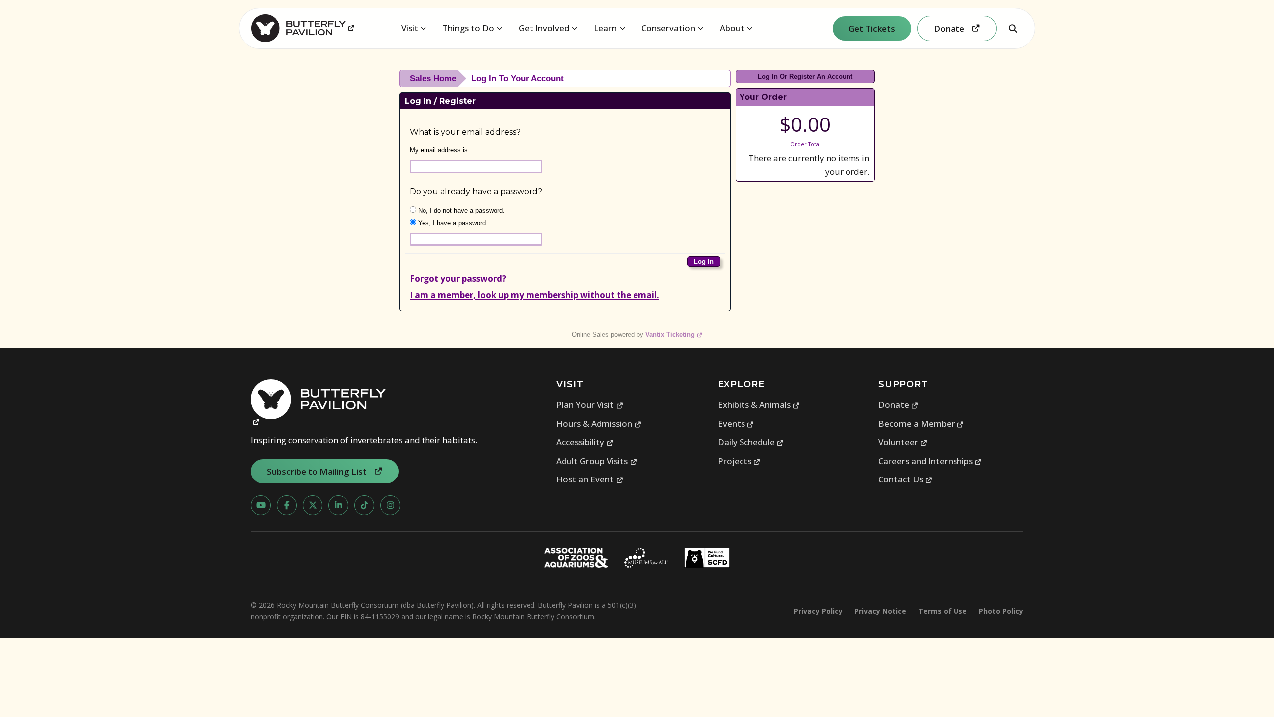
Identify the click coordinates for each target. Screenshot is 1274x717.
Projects (739, 461)
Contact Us (905, 479)
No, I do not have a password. (460, 210)
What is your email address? (465, 132)
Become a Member (921, 423)
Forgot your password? (458, 278)
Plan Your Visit (589, 404)
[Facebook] (287, 505)
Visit (409, 28)
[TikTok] (364, 505)
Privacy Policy (818, 611)
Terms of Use (942, 611)
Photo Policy (1001, 611)
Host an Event (589, 479)
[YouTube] (261, 505)
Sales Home (433, 78)
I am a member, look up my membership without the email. (534, 295)
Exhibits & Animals (759, 404)
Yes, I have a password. (452, 223)
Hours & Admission (598, 423)
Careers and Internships (930, 461)
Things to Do (468, 28)
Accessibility (585, 442)
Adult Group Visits (596, 461)
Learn (605, 28)
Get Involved (544, 28)
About (732, 28)
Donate (898, 404)
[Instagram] (390, 505)
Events (736, 423)
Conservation (668, 28)
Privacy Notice (880, 611)
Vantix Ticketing (674, 334)
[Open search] (1013, 28)
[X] (312, 505)
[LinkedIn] (338, 505)
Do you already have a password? (476, 191)
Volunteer (903, 442)
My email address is (439, 150)
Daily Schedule (751, 442)
